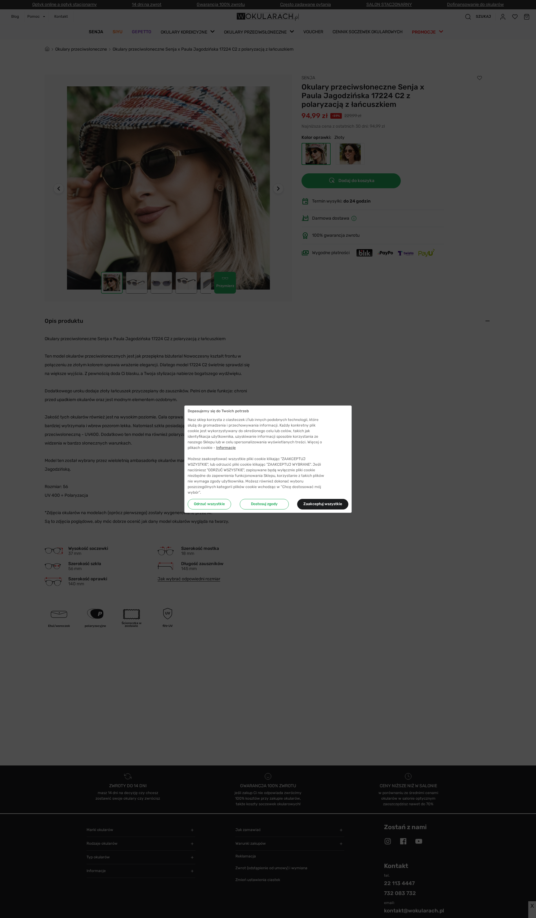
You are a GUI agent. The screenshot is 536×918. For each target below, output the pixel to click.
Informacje (226, 447)
